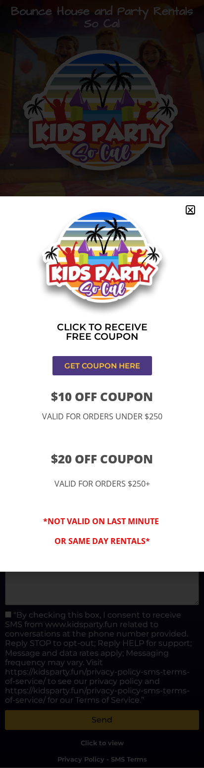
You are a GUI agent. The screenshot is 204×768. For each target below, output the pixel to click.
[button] (190, 210)
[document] (102, 384)
